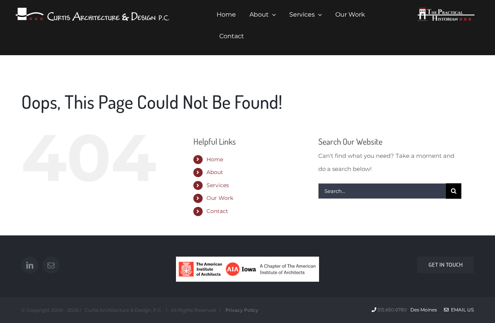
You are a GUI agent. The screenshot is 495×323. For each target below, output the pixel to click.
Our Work (220, 197)
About (215, 172)
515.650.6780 (392, 310)
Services (218, 185)
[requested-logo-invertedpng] (446, 10)
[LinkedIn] (29, 265)
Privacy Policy (241, 310)
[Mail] (51, 265)
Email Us (461, 310)
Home (215, 159)
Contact (217, 211)
